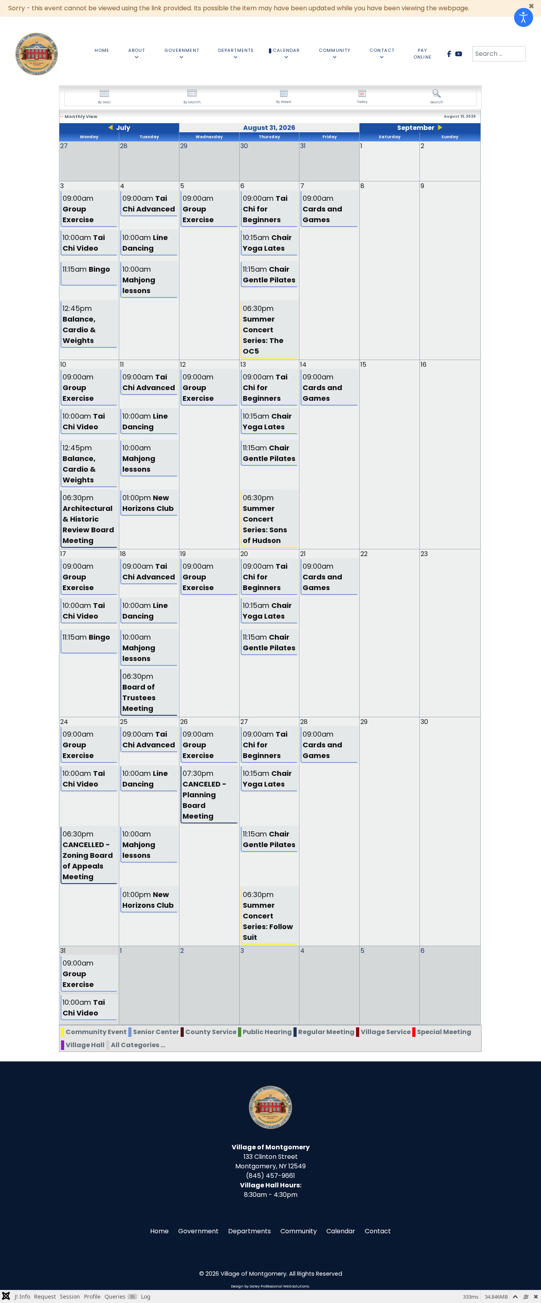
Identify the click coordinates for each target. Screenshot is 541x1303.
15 (363, 364)
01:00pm (148, 503)
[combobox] (499, 54)
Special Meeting (444, 1031)
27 (244, 721)
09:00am (78, 209)
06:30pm (263, 329)
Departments (249, 1231)
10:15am (267, 242)
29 (364, 721)
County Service (210, 1031)
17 (63, 553)
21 (303, 553)
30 (424, 721)
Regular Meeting (326, 1031)
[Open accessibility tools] (523, 17)
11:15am (86, 269)
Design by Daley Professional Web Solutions (270, 1286)
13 (243, 364)
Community (298, 1231)
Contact (378, 1231)
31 (63, 950)
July (123, 127)
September (415, 127)
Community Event (96, 1031)
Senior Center (156, 1031)
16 (424, 364)
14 (303, 364)
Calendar (340, 1231)
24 (64, 721)
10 (63, 364)
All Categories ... (138, 1045)
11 (122, 364)
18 (123, 553)
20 (244, 553)
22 (364, 553)
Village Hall (85, 1045)
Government (198, 1231)
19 (183, 553)
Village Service (386, 1031)
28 (304, 721)
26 (184, 721)
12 (183, 364)
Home (159, 1231)
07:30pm (205, 794)
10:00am (84, 242)
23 (424, 553)
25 (124, 721)
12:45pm (79, 324)
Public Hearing (267, 1031)
